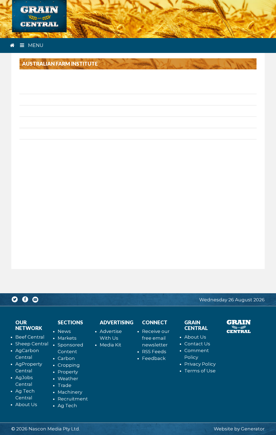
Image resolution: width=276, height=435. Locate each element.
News (64, 331)
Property (68, 372)
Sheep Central (32, 343)
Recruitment (73, 399)
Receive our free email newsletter (156, 338)
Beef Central (29, 337)
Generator (253, 428)
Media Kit (110, 345)
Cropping (69, 365)
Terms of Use (200, 370)
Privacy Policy (200, 364)
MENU (35, 45)
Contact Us (197, 343)
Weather (68, 378)
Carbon (66, 358)
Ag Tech (67, 405)
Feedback (153, 358)
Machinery (70, 392)
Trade (64, 385)
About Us (26, 404)
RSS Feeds (154, 351)
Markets (67, 338)
